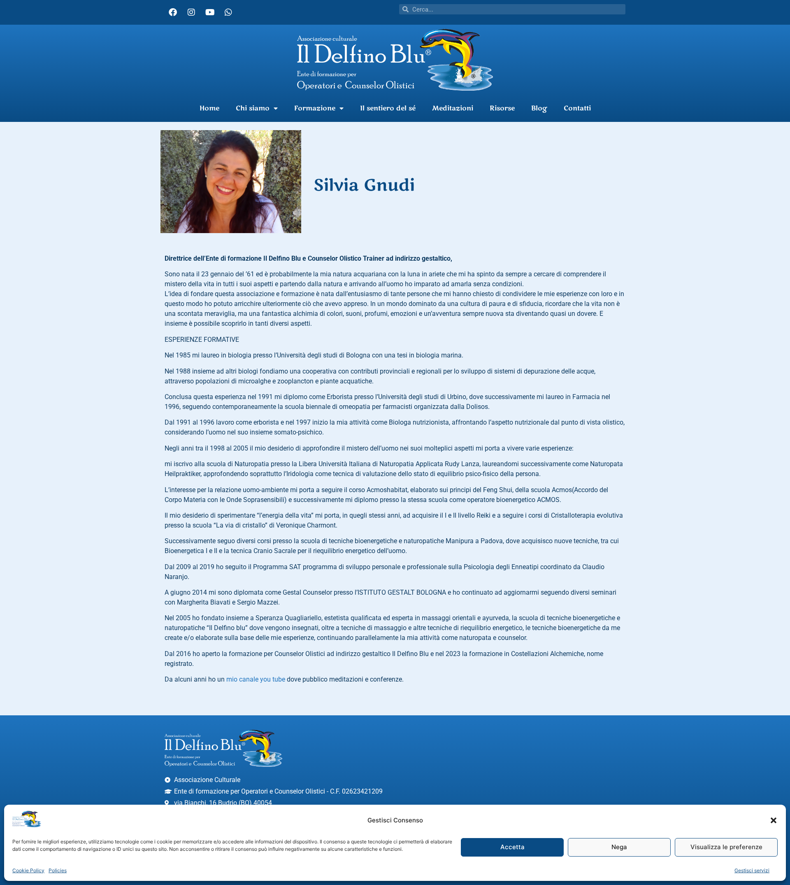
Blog (539, 108)
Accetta (512, 847)
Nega (619, 847)
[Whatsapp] (228, 12)
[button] (773, 820)
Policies (58, 870)
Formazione (314, 108)
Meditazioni (452, 108)
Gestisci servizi (751, 870)
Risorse (502, 108)
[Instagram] (191, 12)
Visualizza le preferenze (726, 847)
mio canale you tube (255, 679)
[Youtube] (210, 12)
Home (209, 108)
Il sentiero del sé (388, 108)
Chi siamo (253, 108)
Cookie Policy (28, 870)
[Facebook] (173, 12)
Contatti (577, 108)
